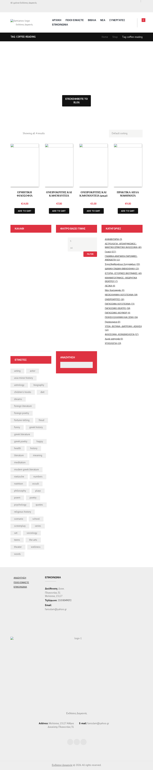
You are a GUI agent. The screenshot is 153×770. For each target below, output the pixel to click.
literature (19, 455)
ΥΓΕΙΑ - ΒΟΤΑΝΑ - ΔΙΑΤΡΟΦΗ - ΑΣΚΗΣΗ (123, 326)
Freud (41, 420)
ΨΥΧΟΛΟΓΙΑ (111, 343)
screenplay (20, 525)
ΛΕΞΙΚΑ (108, 285)
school (36, 518)
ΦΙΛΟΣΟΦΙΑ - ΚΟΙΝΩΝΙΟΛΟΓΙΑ (119, 334)
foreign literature (23, 406)
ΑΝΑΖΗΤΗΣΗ (20, 577)
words (17, 554)
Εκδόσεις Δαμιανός (62, 765)
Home (105, 37)
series (38, 525)
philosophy (20, 490)
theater (18, 547)
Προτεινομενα (111, 321)
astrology (19, 385)
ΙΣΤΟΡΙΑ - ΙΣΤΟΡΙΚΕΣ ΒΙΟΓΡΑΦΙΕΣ (121, 273)
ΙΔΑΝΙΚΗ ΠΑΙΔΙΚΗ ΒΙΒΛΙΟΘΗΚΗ (120, 268)
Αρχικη (56, 20)
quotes (39, 504)
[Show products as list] (18, 134)
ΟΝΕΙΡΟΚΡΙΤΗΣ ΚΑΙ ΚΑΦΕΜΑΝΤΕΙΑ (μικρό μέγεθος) (93, 195)
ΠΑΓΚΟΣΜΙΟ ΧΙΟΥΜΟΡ (116, 312)
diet (42, 392)
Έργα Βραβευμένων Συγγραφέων (120, 264)
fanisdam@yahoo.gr (56, 609)
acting (17, 370)
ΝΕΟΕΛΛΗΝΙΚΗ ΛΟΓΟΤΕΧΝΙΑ (119, 294)
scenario (18, 518)
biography (39, 385)
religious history (22, 511)
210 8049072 (64, 600)
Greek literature (22, 434)
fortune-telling (21, 420)
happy (40, 441)
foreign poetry (21, 413)
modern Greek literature (26, 469)
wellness (35, 547)
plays (38, 490)
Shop (115, 37)
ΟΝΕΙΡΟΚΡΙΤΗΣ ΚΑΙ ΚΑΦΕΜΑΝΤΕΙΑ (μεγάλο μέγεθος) (59, 195)
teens (17, 539)
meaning (37, 455)
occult (35, 483)
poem (17, 497)
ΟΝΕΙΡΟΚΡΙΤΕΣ (112, 299)
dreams (18, 399)
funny (17, 427)
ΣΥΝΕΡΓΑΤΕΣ (117, 20)
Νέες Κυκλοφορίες (113, 290)
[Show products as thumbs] (12, 134)
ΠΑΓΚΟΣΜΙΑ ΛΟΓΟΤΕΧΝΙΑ (117, 303)
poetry (33, 497)
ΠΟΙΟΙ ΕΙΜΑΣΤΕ (74, 20)
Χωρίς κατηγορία (112, 338)
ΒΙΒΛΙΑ (92, 20)
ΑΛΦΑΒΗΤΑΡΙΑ (112, 239)
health (17, 448)
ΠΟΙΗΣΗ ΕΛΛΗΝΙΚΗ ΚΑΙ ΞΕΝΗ (119, 317)
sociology (32, 533)
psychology (20, 504)
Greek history (36, 427)
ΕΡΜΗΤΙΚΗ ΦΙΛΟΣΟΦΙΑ (24, 193)
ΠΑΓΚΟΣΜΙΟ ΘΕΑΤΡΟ (115, 308)
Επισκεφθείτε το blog (76, 100)
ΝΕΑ (102, 20)
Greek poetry (20, 441)
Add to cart (24, 210)
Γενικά (108, 251)
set (15, 533)
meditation (20, 462)
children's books (22, 392)
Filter (90, 254)
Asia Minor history (23, 378)
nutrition (18, 483)
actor (32, 370)
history (33, 448)
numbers (38, 476)
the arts (33, 539)
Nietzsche (19, 476)
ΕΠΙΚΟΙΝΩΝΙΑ (60, 24)
